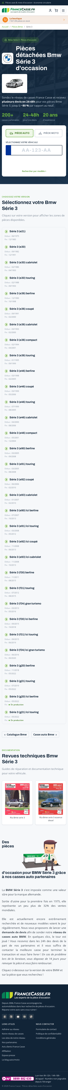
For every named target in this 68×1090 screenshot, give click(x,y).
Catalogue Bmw (16, 734)
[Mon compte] (50, 10)
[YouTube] (18, 1016)
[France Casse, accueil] (18, 10)
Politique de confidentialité (48, 1033)
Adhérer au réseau (10, 1029)
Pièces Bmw (17, 26)
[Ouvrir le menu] (63, 10)
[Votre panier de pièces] (56, 10)
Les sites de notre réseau (13, 1037)
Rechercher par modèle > (34, 171)
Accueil (5, 26)
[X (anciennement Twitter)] (11, 1016)
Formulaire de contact (46, 1029)
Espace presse (8, 1055)
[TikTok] (31, 1016)
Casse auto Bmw (44, 734)
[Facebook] (4, 1016)
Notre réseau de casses (13, 1033)
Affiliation (6, 1051)
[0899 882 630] (18, 1079)
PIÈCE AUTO (22, 133)
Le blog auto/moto (11, 1059)
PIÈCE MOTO (51, 133)
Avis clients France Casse (13, 1046)
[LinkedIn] (24, 1016)
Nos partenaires (9, 1042)
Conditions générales (46, 1037)
